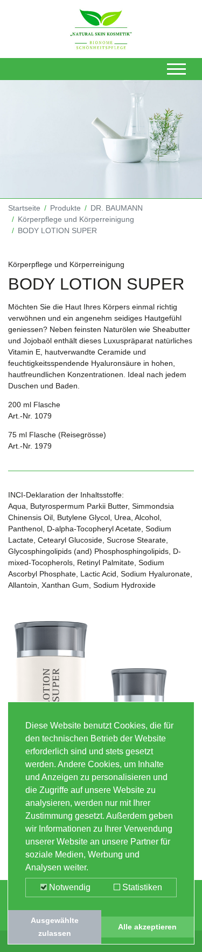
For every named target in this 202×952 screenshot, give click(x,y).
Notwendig (68, 887)
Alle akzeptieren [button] (147, 926)
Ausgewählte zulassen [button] (55, 926)
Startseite (24, 208)
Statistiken (141, 887)
